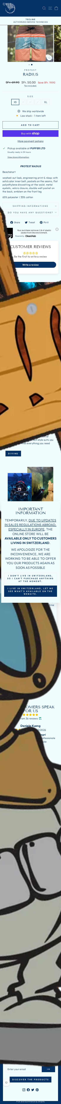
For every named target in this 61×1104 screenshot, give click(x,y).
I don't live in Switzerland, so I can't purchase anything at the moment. (30, 578)
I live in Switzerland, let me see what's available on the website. (30, 591)
